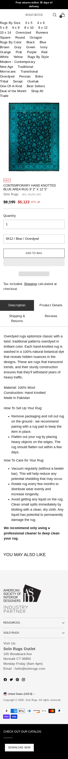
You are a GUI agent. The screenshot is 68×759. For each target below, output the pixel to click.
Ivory (44, 47)
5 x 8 (3, 27)
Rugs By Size (10, 23)
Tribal (4, 81)
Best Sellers (36, 86)
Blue (43, 42)
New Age (6, 67)
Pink (19, 52)
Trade (4, 96)
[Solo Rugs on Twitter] (11, 680)
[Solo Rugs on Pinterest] (17, 680)
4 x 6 (41, 23)
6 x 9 (16, 27)
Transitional (29, 71)
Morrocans (8, 71)
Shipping (30, 284)
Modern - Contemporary (17, 62)
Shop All (37, 91)
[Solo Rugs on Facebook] (5, 680)
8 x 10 (29, 27)
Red (44, 52)
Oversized (23, 32)
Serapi (18, 81)
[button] (34, 262)
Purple (32, 52)
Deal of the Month (13, 91)
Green (30, 47)
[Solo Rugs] (34, 15)
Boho (39, 76)
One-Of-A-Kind (11, 86)
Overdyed (7, 76)
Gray (18, 47)
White (4, 57)
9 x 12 (43, 27)
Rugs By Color (11, 42)
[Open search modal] (54, 15)
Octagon (36, 37)
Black (30, 42)
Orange (5, 52)
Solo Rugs (11, 194)
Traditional (25, 67)
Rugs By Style (38, 57)
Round (20, 37)
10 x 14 (5, 32)
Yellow (18, 57)
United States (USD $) (20, 694)
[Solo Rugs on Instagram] (24, 680)
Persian (25, 76)
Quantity (9, 216)
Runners (42, 32)
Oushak (33, 81)
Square (5, 37)
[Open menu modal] (5, 15)
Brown (4, 47)
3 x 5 (28, 23)
